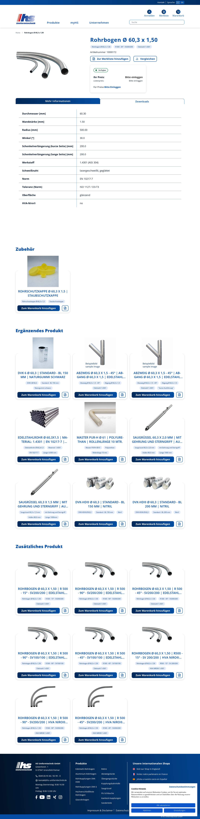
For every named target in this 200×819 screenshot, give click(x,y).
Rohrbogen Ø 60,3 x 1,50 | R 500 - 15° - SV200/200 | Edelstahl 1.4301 (43, 591)
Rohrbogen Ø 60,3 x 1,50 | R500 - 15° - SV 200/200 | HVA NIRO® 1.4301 (157, 655)
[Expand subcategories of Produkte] (61, 22)
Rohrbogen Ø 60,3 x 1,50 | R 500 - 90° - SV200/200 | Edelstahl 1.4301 (100, 591)
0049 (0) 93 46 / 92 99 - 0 (49, 776)
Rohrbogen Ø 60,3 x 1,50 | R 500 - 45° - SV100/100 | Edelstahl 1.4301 (100, 655)
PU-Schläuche (107, 793)
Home (18, 33)
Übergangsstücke (109, 778)
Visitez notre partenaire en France (152, 774)
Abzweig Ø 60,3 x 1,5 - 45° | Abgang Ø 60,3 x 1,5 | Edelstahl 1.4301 (100, 375)
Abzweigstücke (108, 774)
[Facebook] (36, 797)
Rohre (104, 769)
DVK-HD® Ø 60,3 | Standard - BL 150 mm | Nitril (100, 504)
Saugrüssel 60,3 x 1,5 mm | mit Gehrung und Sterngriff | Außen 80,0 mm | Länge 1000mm (43, 504)
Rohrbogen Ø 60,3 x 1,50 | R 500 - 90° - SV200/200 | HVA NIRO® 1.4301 (43, 720)
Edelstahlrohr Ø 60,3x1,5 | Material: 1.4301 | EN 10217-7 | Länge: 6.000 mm (43, 439)
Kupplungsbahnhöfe (110, 783)
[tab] (58, 101)
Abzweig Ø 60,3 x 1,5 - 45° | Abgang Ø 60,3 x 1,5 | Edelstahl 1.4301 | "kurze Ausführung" (157, 375)
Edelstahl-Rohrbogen (85, 769)
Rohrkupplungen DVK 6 (86, 786)
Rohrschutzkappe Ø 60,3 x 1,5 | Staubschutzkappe (43, 293)
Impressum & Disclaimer (100, 810)
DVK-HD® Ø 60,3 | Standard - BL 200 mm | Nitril (157, 504)
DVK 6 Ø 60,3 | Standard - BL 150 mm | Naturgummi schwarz (43, 375)
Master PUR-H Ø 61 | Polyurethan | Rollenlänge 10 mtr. (100, 439)
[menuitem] (54, 22)
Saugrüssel (106, 788)
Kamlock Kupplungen (111, 798)
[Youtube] (42, 797)
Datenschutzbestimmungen (182, 786)
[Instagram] (60, 797)
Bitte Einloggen (112, 87)
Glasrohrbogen (82, 799)
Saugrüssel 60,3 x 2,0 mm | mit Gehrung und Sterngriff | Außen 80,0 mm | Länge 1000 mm (157, 439)
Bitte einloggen (134, 77)
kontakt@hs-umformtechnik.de (52, 780)
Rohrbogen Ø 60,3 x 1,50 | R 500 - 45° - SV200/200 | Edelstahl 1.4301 (157, 591)
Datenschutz (122, 810)
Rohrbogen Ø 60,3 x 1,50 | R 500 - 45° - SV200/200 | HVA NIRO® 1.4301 (100, 720)
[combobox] (156, 22)
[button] (149, 13)
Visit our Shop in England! (148, 769)
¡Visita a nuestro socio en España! (152, 779)
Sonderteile (106, 803)
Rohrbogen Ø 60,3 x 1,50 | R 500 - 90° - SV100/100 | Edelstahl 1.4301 (43, 655)
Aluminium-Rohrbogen (86, 774)
